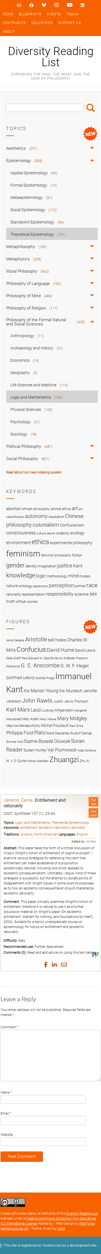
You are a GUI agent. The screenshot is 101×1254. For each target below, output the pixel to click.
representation (33, 594)
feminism (23, 553)
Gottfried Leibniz (20, 677)
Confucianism (72, 525)
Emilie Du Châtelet (62, 658)
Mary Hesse (48, 719)
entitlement (28, 828)
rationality (77, 828)
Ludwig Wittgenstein (57, 710)
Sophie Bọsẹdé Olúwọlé (47, 741)
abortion (13, 508)
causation (56, 517)
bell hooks (57, 640)
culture (41, 533)
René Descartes (58, 733)
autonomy (36, 516)
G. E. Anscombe (40, 665)
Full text (93, 802)
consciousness (21, 533)
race (92, 585)
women (32, 602)
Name (6, 1092)
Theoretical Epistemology (70, 823)
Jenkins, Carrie (18, 800)
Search (90, 107)
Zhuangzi (64, 759)
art (75, 508)
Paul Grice (76, 726)
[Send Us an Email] (19, 5)
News (8, 14)
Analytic (26, 834)
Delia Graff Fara (17, 658)
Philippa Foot (19, 733)
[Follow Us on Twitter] (44, 5)
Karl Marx (18, 709)
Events (54, 14)
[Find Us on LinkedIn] (82, 5)
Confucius (31, 649)
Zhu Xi (84, 761)
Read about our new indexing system (34, 472)
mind (73, 576)
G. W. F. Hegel (74, 665)
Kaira (61, 1229)
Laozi (36, 710)
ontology (25, 586)
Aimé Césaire (15, 640)
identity (31, 566)
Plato (40, 733)
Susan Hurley (35, 750)
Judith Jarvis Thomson (70, 701)
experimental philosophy (71, 543)
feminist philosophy (56, 555)
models (84, 576)
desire (51, 533)
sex (93, 594)
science (81, 594)
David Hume (60, 650)
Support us (69, 23)
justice (64, 565)
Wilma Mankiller (38, 761)
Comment (9, 1027)
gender (15, 565)
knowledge (20, 575)
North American (46, 834)
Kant (77, 565)
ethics (40, 542)
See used (93, 813)
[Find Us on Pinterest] (70, 5)
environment (18, 542)
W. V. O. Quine (16, 761)
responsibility (60, 594)
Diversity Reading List (50, 57)
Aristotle (36, 639)
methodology (57, 576)
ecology (77, 533)
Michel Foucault (54, 725)
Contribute (14, 23)
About (9, 32)
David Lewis (85, 650)
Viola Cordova (86, 750)
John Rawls (37, 700)
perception (61, 585)
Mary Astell (30, 719)
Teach (72, 14)
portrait (80, 586)
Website (7, 1135)
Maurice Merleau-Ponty (23, 726)
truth (10, 601)
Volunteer (42, 23)
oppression (40, 586)
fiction (77, 555)
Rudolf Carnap (81, 733)
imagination (47, 566)
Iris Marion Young (41, 690)
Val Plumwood (61, 750)
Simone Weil (14, 742)
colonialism (46, 525)
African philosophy (36, 509)
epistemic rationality (54, 828)
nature (12, 586)
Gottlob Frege (45, 678)
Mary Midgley (72, 718)
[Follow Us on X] (56, 5)
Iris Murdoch (70, 690)
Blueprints (30, 14)
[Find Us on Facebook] (31, 5)
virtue (21, 601)
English (82, 834)
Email (6, 1113)
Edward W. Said (39, 658)
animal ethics (61, 509)
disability (63, 533)
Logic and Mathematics (32, 823)
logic (41, 576)
